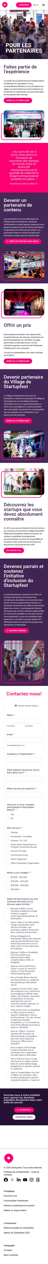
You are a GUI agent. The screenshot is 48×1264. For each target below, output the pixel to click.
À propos (8, 1250)
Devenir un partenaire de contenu (19, 1205)
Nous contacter (11, 1255)
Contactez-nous (23, 1117)
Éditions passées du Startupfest (19, 1228)
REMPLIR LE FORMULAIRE (18, 100)
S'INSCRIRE (24, 5)
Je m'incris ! (24, 1110)
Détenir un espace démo (15, 1210)
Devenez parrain (16, 631)
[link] (36, 5)
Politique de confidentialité (16, 1172)
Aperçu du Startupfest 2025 (17, 1232)
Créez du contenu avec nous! (23, 241)
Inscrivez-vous (10, 1196)
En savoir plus (14, 550)
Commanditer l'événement (16, 1200)
